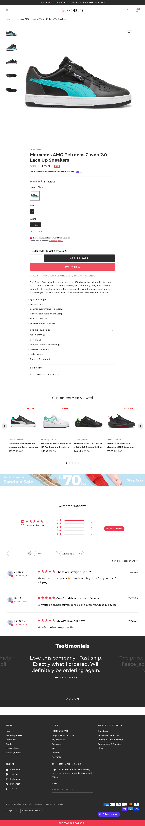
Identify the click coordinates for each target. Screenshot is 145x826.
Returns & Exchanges (45, 375)
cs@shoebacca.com (63, 735)
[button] (72, 823)
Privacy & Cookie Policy (110, 739)
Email (54, 783)
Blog (100, 748)
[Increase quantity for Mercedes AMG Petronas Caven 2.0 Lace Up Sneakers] (40, 258)
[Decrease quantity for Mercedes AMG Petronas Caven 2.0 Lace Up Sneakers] (32, 258)
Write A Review (114, 528)
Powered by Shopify (53, 804)
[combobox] (46, 553)
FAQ (54, 748)
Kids (8, 731)
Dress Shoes (12, 748)
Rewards (56, 757)
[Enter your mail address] (90, 789)
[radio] (35, 195)
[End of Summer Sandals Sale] (72, 480)
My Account (58, 739)
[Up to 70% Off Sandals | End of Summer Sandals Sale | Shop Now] (72, 2)
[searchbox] (17, 553)
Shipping (36, 368)
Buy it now (73, 267)
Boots (9, 744)
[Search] (127, 10)
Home (9, 19)
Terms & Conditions (108, 735)
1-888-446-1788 (60, 731)
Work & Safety (13, 752)
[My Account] (131, 10)
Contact (56, 752)
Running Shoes (14, 735)
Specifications (40, 330)
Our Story (103, 731)
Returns (56, 744)
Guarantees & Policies (109, 744)
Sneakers (11, 739)
